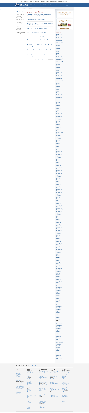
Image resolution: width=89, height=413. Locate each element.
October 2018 (59, 173)
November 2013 (59, 266)
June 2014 (58, 255)
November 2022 (59, 96)
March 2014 (58, 260)
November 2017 (59, 190)
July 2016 (58, 216)
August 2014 (58, 252)
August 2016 (58, 214)
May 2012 (58, 295)
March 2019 (58, 165)
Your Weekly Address (20, 12)
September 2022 (59, 99)
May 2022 (58, 105)
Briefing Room (33, 4)
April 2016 (58, 221)
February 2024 (59, 72)
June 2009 (58, 350)
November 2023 (59, 77)
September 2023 (59, 80)
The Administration (47, 4)
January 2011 (58, 320)
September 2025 (59, 42)
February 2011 (59, 319)
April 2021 (58, 126)
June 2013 (58, 274)
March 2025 (58, 51)
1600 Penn (56, 4)
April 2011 (58, 315)
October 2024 (59, 59)
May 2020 (58, 143)
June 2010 (58, 331)
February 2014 (59, 262)
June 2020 (58, 141)
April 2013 (58, 277)
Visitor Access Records (21, 32)
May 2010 (58, 333)
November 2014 (59, 247)
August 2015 (58, 233)
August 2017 (58, 195)
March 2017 (58, 203)
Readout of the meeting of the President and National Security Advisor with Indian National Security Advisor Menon (39, 40)
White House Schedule (20, 19)
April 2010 (58, 334)
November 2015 (59, 228)
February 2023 (59, 91)
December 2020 (59, 132)
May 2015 (58, 238)
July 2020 (58, 140)
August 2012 (58, 290)
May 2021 (58, 124)
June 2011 (58, 312)
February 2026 (59, 34)
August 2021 (58, 119)
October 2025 (59, 40)
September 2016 (59, 213)
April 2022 (58, 107)
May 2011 (58, 314)
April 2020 (58, 145)
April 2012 (58, 296)
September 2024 (59, 61)
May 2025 (58, 48)
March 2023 (58, 89)
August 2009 (58, 347)
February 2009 (59, 357)
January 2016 (58, 225)
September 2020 (59, 137)
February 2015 (59, 243)
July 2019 (58, 159)
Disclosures (18, 30)
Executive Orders (20, 22)
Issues (39, 4)
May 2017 (58, 200)
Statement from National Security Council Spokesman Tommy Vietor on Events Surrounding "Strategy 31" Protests (39, 15)
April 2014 (58, 258)
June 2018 (58, 179)
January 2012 (58, 301)
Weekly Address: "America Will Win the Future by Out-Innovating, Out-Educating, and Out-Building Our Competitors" (40, 45)
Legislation (18, 26)
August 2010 (58, 328)
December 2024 (59, 56)
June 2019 (58, 160)
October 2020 (59, 135)
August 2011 (58, 309)
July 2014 (58, 254)
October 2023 (59, 78)
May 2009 (58, 352)
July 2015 (58, 235)
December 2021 (59, 113)
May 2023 (58, 86)
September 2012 (59, 289)
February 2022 (59, 110)
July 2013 (58, 273)
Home (21, 4)
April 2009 (58, 353)
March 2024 (58, 70)
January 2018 (58, 187)
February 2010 (59, 338)
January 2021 (58, 130)
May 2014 (58, 257)
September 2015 (59, 232)
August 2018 (58, 176)
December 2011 (59, 303)
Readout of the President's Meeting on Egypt (35, 36)
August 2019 (58, 157)
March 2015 (58, 241)
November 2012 (59, 285)
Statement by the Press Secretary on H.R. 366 (36, 19)
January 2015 (58, 244)
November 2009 (59, 342)
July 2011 (58, 311)
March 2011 (58, 317)
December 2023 (59, 75)
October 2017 (59, 192)
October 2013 (59, 268)
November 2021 (59, 115)
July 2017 (58, 197)
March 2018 (58, 184)
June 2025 (58, 47)
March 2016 (58, 222)
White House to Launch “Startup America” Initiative (37, 28)
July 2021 (58, 121)
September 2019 (59, 156)
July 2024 (58, 64)
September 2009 (59, 345)
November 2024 (59, 58)
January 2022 (58, 111)
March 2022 (58, 108)
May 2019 (58, 162)
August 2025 (58, 43)
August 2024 (58, 62)
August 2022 (58, 100)
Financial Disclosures (20, 33)
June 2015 (58, 236)
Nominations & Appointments (18, 29)
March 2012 (58, 298)
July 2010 (58, 330)
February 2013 (59, 281)
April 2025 (58, 50)
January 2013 (58, 282)
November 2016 (59, 209)
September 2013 (59, 270)
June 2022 (58, 103)
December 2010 (59, 322)
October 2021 (59, 116)
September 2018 (59, 175)
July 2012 (58, 292)
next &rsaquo (50, 59)
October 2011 (59, 306)
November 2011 (59, 304)
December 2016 (59, 208)
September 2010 (59, 326)
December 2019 (59, 151)
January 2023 (58, 92)
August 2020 (58, 138)
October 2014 (59, 249)
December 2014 (59, 246)
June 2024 (58, 66)
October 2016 (59, 211)
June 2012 (58, 293)
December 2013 (59, 265)
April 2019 (58, 164)
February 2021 (59, 129)
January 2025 (58, 54)
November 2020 (59, 134)
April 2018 (58, 183)
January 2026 (58, 35)
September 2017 (59, 194)
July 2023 (58, 83)
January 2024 (58, 73)
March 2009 (58, 355)
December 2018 (59, 170)
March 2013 (58, 279)
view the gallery (64, 28)
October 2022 (59, 97)
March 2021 (58, 127)
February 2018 (59, 186)
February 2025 (59, 53)
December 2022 (59, 94)
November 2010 (59, 323)
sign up (64, 16)
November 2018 (59, 171)
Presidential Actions (19, 20)
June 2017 (58, 198)
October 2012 (59, 287)
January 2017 (58, 206)
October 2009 (59, 344)
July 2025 (58, 45)
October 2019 (59, 154)
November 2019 (59, 153)
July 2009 (58, 349)
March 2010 (58, 336)
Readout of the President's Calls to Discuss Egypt (36, 32)
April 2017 (58, 202)
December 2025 (59, 37)
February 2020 (59, 148)
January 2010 (58, 339)
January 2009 (59, 358)
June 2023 (58, 85)
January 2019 (58, 168)
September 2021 (59, 118)
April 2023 (58, 88)
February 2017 (59, 205)
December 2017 (59, 189)
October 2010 (59, 325)
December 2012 (59, 284)
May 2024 (58, 67)
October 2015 (59, 230)
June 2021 (58, 122)
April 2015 (58, 240)
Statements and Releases (23, 8)
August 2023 (58, 81)
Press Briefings (18, 16)
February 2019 (59, 167)
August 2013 (58, 271)
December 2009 (59, 341)
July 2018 (58, 178)
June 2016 (58, 217)
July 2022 (58, 102)
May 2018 (58, 181)
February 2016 (59, 224)
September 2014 (59, 251)
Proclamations (19, 25)
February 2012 (59, 300)
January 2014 (58, 263)
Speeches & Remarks (20, 14)
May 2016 (58, 219)
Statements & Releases (20, 17)
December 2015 (59, 227)
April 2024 (58, 69)
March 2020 (58, 146)
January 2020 (58, 149)
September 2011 (59, 308)
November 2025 (59, 39)
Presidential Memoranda (21, 23)
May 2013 (58, 276)
